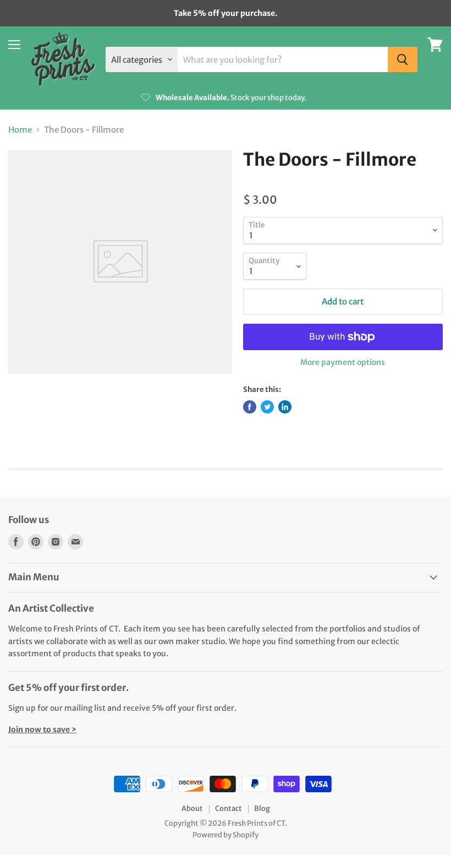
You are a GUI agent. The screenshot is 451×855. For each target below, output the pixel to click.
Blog (262, 808)
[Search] (402, 59)
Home (20, 129)
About (192, 808)
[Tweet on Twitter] (267, 406)
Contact (228, 808)
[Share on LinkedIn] (285, 406)
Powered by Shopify (225, 835)
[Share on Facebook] (249, 406)
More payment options (342, 362)
